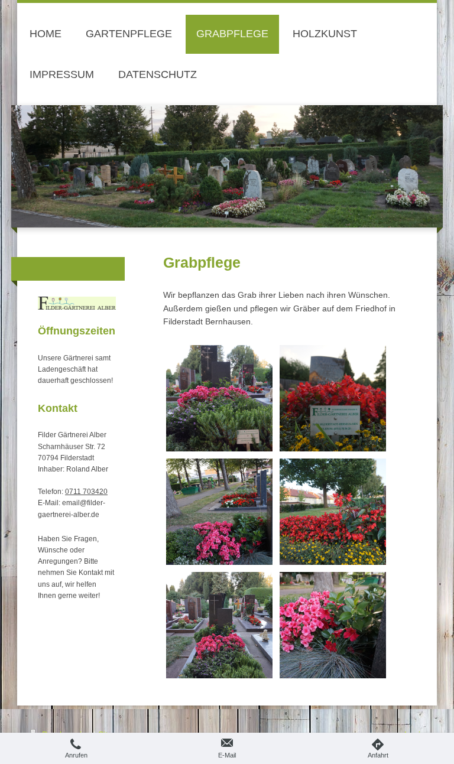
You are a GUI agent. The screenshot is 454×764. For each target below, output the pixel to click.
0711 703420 (86, 491)
